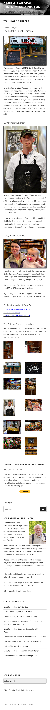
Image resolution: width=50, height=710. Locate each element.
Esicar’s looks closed (11, 313)
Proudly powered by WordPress (21, 704)
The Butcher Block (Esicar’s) (18, 31)
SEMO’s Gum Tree (25, 607)
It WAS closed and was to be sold (16, 315)
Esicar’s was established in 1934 (16, 310)
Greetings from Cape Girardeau (30, 641)
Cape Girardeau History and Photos (21, 5)
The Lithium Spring (29, 617)
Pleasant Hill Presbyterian (28, 651)
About (5, 704)
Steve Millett (8, 612)
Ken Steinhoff (9, 607)
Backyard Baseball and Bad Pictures (31, 637)
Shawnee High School (19, 646)
